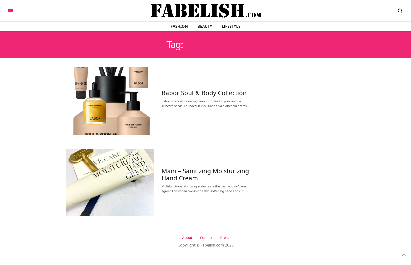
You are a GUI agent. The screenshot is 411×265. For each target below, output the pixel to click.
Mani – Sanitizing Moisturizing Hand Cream (205, 174)
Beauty (204, 26)
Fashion (179, 26)
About (187, 237)
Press (224, 237)
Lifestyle (231, 26)
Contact (206, 237)
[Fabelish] (50, 10)
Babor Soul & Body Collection (204, 92)
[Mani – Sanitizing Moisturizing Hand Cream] (110, 182)
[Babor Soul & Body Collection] (110, 101)
